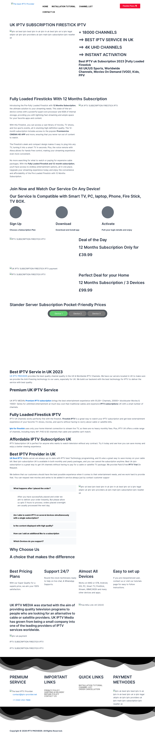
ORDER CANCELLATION (89, 689)
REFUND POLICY (51, 694)
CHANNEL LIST (86, 6)
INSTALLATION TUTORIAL (63, 6)
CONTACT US (49, 12)
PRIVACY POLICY (52, 690)
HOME (45, 6)
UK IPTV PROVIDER (18, 376)
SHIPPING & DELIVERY (54, 692)
